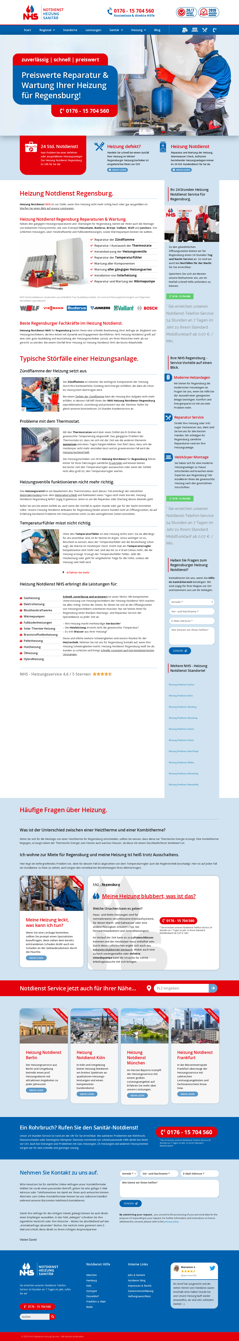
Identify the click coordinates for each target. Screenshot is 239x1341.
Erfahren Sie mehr (78, 572)
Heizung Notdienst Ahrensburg (183, 773)
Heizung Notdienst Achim (181, 740)
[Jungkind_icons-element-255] (194, 30)
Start (27, 30)
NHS (48, 204)
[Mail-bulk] (184, 30)
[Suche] (213, 988)
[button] (109, 572)
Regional (45, 30)
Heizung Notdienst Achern (181, 729)
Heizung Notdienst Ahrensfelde (184, 784)
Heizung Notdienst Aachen (181, 684)
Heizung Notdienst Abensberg (183, 718)
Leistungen (93, 30)
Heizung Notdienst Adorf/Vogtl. (184, 751)
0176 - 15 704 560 (134, 10)
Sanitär (114, 30)
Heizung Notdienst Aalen (181, 695)
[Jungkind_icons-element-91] (204, 30)
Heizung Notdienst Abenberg (182, 706)
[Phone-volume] (214, 30)
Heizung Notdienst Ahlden (181, 762)
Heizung (136, 30)
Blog (157, 30)
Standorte (70, 30)
